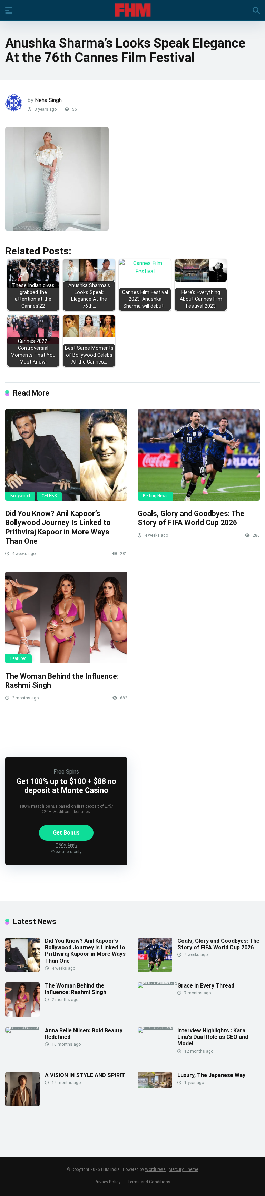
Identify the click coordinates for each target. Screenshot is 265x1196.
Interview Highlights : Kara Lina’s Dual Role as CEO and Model (212, 1037)
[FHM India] (133, 10)
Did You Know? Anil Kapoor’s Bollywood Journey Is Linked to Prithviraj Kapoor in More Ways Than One (58, 527)
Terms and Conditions (148, 1181)
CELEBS (49, 495)
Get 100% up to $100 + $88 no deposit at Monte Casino (66, 785)
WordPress (155, 1169)
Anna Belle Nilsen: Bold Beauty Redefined (83, 1033)
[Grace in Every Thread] (157, 982)
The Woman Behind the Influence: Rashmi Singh (75, 988)
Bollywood (20, 495)
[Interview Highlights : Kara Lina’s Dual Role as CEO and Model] (157, 1027)
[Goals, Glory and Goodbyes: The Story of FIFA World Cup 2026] (199, 455)
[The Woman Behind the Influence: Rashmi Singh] (66, 617)
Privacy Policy (107, 1181)
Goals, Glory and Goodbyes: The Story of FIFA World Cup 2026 (191, 518)
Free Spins (66, 771)
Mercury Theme (183, 1169)
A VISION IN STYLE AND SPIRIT (85, 1075)
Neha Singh (48, 100)
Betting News (155, 495)
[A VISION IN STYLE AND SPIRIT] (22, 1104)
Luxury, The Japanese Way (211, 1075)
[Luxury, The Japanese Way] (155, 1086)
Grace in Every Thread (205, 985)
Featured (18, 658)
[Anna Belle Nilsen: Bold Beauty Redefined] (25, 1027)
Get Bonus (66, 832)
